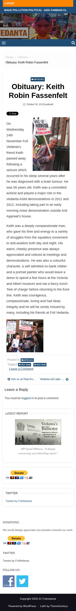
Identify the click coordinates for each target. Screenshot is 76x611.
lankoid (48, 104)
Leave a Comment (21, 368)
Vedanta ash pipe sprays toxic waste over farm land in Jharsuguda (54, 379)
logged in (28, 398)
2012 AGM (41, 365)
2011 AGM (25, 365)
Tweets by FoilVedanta (19, 500)
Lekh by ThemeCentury (54, 606)
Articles (39, 79)
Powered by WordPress (22, 606)
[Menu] (3, 42)
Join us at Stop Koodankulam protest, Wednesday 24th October (23, 379)
